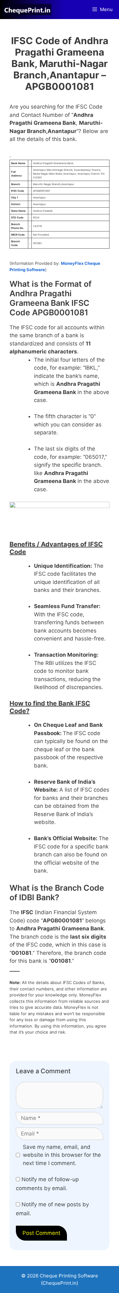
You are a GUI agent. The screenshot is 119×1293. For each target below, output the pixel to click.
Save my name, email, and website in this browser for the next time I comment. (62, 1155)
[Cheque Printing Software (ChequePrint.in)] (29, 9)
